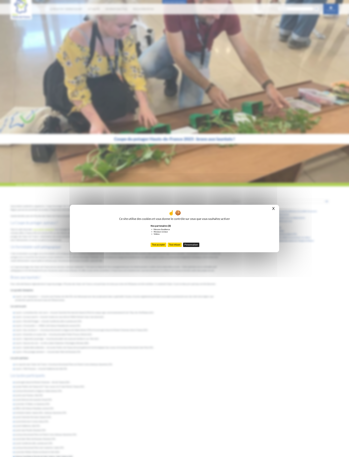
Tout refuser (174, 245)
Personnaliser (191, 245)
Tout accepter (158, 245)
